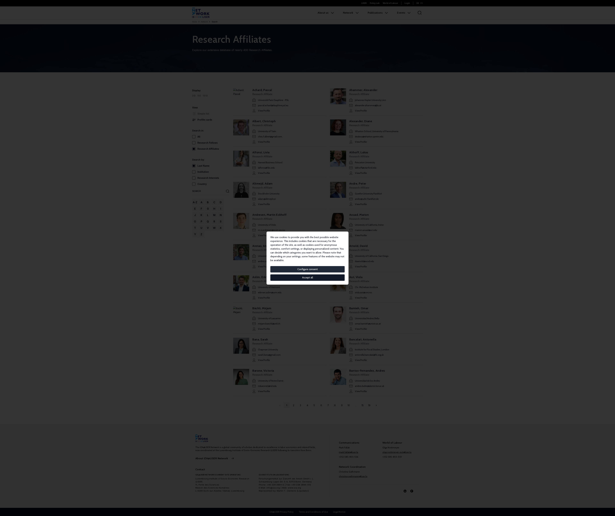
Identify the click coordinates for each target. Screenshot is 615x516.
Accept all (307, 277)
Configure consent (307, 269)
